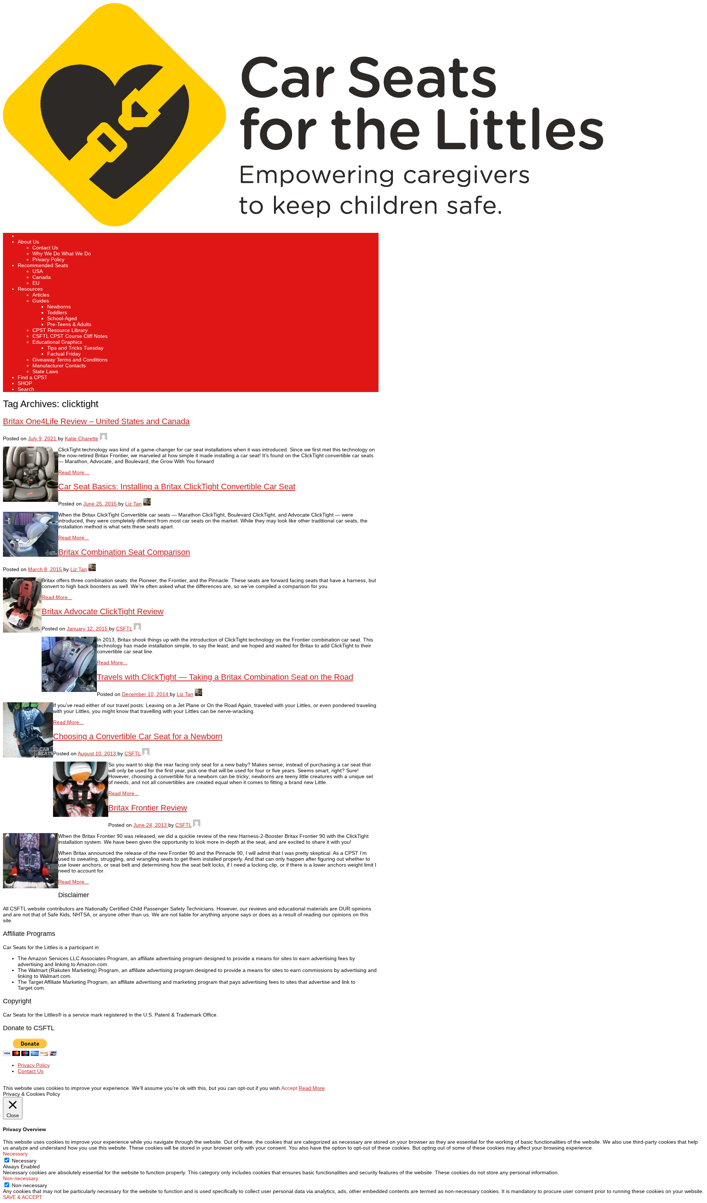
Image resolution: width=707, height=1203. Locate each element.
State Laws (45, 371)
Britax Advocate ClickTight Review (102, 611)
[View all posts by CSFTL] (137, 629)
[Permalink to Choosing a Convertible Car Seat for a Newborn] (80, 815)
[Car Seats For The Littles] (303, 225)
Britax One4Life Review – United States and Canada (96, 421)
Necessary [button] (15, 1154)
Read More (312, 1088)
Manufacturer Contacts (59, 365)
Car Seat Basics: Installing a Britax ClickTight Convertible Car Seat (176, 486)
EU (35, 283)
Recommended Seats (43, 265)
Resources (30, 289)
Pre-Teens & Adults (69, 324)
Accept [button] (289, 1088)
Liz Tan (133, 504)
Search (26, 389)
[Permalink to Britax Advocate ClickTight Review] (69, 690)
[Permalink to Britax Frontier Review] (30, 886)
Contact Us (45, 248)
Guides (40, 301)
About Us (28, 242)
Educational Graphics (57, 342)
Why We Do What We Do (61, 253)
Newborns (59, 307)
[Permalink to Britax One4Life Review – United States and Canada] (30, 500)
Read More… (73, 472)
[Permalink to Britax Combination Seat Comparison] (22, 631)
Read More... (73, 538)
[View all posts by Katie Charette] (103, 438)
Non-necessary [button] (20, 1178)
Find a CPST (33, 377)
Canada (41, 277)
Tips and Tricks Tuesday (75, 348)
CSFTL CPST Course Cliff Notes (70, 336)
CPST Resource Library (60, 330)
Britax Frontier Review (147, 807)
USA (37, 271)
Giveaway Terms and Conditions (70, 360)
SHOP (25, 383)
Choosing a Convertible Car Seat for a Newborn (137, 736)
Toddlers (57, 312)
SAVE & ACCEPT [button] (22, 1197)
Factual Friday (64, 354)
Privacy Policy (48, 259)
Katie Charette (81, 438)
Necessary (24, 1161)
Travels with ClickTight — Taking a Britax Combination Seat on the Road (225, 677)
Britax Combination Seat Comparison (124, 552)
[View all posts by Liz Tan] (147, 504)
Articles (40, 295)
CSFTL (124, 629)
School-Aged (62, 318)
